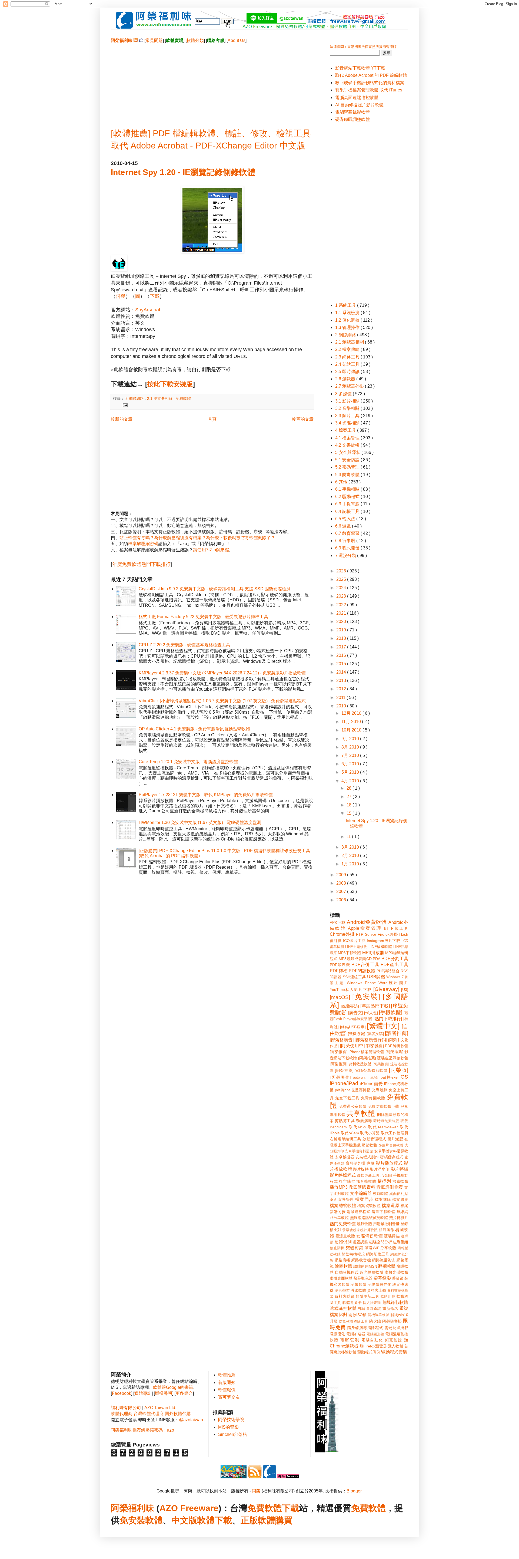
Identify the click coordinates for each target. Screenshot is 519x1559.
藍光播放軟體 (371, 1272)
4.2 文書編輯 (348, 445)
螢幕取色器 (363, 1278)
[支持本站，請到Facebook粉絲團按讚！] (141, 40)
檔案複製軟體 (369, 1206)
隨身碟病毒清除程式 (365, 1328)
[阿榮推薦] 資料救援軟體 (351, 1064)
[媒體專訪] (350, 1006)
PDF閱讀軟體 (362, 970)
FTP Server (366, 934)
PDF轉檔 (339, 970)
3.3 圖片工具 (348, 415)
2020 (341, 621)
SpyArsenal (147, 309)
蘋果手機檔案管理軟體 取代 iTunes (368, 90)
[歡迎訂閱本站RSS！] (136, 40)
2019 (341, 630)
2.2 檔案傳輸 (348, 349)
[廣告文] (355, 1012)
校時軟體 (380, 1193)
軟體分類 (195, 40)
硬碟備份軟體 (369, 1236)
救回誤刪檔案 (390, 1187)
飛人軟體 (395, 1346)
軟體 (154, 1520)
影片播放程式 (389, 1163)
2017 (341, 647)
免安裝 (132, 1520)
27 (349, 796)
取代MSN (357, 1127)
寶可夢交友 (229, 1397)
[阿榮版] (398, 1070)
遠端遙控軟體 (343, 1308)
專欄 (370, 1163)
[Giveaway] (386, 989)
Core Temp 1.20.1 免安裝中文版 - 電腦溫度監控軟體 (188, 761)
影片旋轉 (361, 1169)
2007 (341, 891)
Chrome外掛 (342, 934)
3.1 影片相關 (348, 401)
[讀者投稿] (375, 1033)
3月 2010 (350, 847)
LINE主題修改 (356, 947)
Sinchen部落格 (232, 1434)
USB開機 (376, 976)
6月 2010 (350, 764)
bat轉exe (389, 1077)
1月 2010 (350, 864)
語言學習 (342, 1290)
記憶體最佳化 (379, 1284)
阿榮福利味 (132, 1508)
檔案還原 (390, 1205)
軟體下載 (214, 1520)
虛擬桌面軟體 (341, 1278)
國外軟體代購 (178, 1413)
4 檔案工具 (346, 430)
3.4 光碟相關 (348, 423)
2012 (341, 689)
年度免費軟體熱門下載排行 (141, 564)
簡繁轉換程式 (353, 1254)
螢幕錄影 (382, 1278)
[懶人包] (371, 1013)
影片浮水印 (379, 1169)
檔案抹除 (383, 1199)
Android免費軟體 (367, 922)
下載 (154, 296)
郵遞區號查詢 (369, 1308)
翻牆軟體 (387, 1266)
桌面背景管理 (342, 1199)
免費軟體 (183, 398)
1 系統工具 (346, 305)
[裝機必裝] (356, 1033)
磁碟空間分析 (380, 1242)
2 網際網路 (135, 398)
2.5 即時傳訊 (348, 371)
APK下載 (337, 922)
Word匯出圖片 (393, 983)
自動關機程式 (346, 1272)
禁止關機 (337, 1248)
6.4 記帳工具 (348, 511)
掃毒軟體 (400, 1181)
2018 (341, 638)
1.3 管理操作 (348, 327)
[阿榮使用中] (352, 1045)
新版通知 (226, 1382)
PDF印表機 (340, 965)
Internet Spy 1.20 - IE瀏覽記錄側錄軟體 (183, 172)
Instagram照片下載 (383, 940)
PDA (376, 959)
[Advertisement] (212, 81)
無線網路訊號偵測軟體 (369, 1217)
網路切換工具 (377, 1254)
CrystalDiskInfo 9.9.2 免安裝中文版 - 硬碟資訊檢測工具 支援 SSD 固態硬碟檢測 (215, 588)
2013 (341, 680)
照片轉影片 (398, 1217)
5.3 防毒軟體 (348, 474)
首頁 (212, 419)
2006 (341, 900)
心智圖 (386, 1175)
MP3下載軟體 (349, 953)
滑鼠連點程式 (358, 1211)
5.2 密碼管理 (348, 467)
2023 (341, 596)
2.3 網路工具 (348, 357)
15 (349, 813)
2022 (341, 604)
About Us (236, 40)
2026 (341, 571)
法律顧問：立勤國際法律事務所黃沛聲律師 (363, 47)
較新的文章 (121, 419)
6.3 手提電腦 (348, 504)
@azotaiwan (191, 1420)
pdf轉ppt (342, 1090)
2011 (341, 697)
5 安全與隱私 (348, 452)
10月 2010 (351, 730)
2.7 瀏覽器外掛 (350, 386)
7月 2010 (350, 755)
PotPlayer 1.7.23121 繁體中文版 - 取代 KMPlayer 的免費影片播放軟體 (206, 794)
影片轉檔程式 (343, 1175)
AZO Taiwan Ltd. (160, 1407)
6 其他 (341, 482)
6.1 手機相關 (348, 489)
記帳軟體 (358, 1284)
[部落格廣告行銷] (371, 1039)
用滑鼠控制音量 (386, 1224)
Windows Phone (361, 983)
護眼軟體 (358, 1290)
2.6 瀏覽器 (345, 379)
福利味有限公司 (126, 1407)
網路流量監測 (383, 1260)
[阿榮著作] (340, 1077)
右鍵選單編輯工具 (345, 1139)
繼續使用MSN (365, 1266)
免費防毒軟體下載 (383, 1106)
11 (349, 836)
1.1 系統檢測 (348, 312)
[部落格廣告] (342, 1039)
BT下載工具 (396, 928)
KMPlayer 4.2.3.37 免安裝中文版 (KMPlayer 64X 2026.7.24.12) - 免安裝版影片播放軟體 (222, 673)
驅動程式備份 (368, 1352)
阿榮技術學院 (231, 1419)
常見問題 (154, 40)
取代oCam (350, 1133)
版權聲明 (163, 1393)
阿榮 (120, 296)
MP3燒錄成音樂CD (355, 959)
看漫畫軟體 (345, 1236)
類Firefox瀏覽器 (373, 1346)
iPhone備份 (371, 1083)
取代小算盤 (370, 1133)
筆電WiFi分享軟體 (380, 1248)
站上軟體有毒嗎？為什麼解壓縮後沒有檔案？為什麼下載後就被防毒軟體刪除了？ (197, 537)
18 (349, 805)
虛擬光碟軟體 (396, 1272)
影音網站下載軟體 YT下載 (360, 68)
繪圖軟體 (343, 1266)
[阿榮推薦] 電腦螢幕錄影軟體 (361, 1070)
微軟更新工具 (368, 1175)
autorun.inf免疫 (366, 1077)
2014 (341, 672)
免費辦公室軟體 (353, 1106)
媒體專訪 (143, 1393)
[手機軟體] (390, 1012)
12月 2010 (351, 713)
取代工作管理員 (394, 1133)
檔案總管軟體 (343, 1205)
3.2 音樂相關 (348, 408)
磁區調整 (360, 1242)
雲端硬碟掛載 (396, 1328)
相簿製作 (386, 1230)
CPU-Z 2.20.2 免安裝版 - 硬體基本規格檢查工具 (184, 644)
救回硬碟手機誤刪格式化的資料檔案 (369, 82)
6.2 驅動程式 (348, 496)
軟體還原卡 (352, 1302)
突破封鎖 (355, 1247)
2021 (341, 613)
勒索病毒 (364, 1121)
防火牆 (375, 1321)
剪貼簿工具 (345, 1121)
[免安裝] (366, 996)
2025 (341, 579)
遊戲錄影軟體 (395, 1302)
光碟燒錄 (380, 1090)
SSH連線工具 (354, 977)
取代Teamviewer (383, 1127)
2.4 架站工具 (348, 364)
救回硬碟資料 (362, 1187)
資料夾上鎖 (376, 1290)
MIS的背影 (228, 1427)
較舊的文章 (303, 419)
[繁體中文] (383, 1026)
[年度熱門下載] (375, 1006)
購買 (283, 1520)
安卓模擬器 (344, 1157)
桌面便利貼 (398, 1193)
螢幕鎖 (397, 1278)
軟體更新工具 (368, 1296)
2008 (341, 883)
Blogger (354, 1491)
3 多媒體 (344, 393)
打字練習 (347, 1181)
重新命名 (390, 1308)
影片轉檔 (399, 1169)
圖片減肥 (395, 1139)
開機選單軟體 (379, 1315)
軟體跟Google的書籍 (173, 1387)
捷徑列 (384, 1181)
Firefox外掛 (388, 934)
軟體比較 (388, 1296)
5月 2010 (350, 772)
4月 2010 (350, 781)
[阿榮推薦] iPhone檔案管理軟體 (357, 1052)
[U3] (404, 989)
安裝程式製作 (367, 1157)
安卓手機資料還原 (359, 1151)
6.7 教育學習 (348, 533)
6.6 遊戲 (343, 526)
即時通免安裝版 (386, 1121)
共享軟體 (361, 1113)
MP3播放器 (373, 952)
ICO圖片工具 (354, 940)
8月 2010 (350, 747)
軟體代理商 (121, 1413)
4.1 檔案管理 (348, 438)
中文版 (184, 1520)
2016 (341, 655)
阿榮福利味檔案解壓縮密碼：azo (142, 1430)
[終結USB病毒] (353, 1027)
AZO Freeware (188, 1508)
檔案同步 (364, 1199)
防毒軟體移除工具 (353, 1321)
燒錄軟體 (364, 1224)
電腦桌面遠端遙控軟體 (356, 97)
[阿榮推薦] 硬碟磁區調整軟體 (383, 1058)
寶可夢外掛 (355, 1163)
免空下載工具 (347, 1098)
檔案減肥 (400, 1199)
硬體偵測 (343, 1242)
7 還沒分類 (346, 555)
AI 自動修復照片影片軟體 (359, 105)
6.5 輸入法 (345, 518)
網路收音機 (361, 1260)
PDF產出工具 (394, 964)
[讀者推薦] (396, 1033)
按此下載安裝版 (170, 384)
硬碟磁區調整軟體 (352, 119)
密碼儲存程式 (391, 1157)
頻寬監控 (393, 1340)
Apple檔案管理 (365, 928)
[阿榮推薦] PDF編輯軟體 (387, 1046)
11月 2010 (351, 721)
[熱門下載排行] (388, 1018)
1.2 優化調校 (348, 320)
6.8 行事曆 (345, 540)
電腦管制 (350, 1339)
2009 (341, 874)
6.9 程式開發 (348, 548)
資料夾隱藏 (344, 1296)
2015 (341, 663)
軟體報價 (226, 1389)
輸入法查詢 (372, 1303)
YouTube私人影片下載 (351, 989)
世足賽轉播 (361, 1090)
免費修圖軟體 (373, 1098)
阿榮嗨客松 (392, 1321)
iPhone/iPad (344, 1083)
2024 (341, 587)
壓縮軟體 (369, 1145)
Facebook (121, 1393)
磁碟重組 (400, 1242)
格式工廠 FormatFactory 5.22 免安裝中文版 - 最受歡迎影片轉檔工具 (203, 616)
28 (349, 788)
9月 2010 (350, 738)
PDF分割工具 (394, 958)
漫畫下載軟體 (383, 1211)
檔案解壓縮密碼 (143, 543)
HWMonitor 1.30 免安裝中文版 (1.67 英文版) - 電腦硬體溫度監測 (200, 822)
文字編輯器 (361, 1193)
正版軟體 (258, 1520)
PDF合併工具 (365, 964)
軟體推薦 (226, 1375)
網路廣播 (342, 1260)
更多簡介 (184, 1393)
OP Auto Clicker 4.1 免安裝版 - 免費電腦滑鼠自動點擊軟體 (194, 729)
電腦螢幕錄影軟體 (352, 112)
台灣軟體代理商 (149, 1413)
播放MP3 (339, 1187)
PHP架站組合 (388, 971)
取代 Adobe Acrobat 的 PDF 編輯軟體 (371, 75)
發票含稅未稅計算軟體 (360, 1230)
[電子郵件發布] (124, 405)
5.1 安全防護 (348, 459)
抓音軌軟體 (366, 1181)
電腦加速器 (355, 1334)
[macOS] (340, 997)
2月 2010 (350, 855)
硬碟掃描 (392, 1236)
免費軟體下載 (273, 1508)
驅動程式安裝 (394, 1352)
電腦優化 (337, 1334)
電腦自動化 (372, 1340)
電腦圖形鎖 (375, 1334)
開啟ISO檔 (357, 1315)
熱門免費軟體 (343, 1223)
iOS (404, 1077)
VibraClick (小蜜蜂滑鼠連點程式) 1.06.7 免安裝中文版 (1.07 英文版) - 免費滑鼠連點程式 (222, 700)
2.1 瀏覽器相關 (160, 398)
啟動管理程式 (374, 1139)
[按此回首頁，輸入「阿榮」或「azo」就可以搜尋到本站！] (327, 1451)
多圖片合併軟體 (391, 1145)
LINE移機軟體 (380, 946)
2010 (341, 706)
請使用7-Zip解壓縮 (211, 550)
